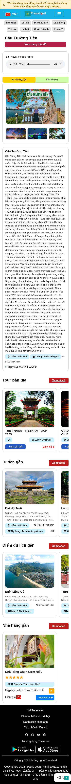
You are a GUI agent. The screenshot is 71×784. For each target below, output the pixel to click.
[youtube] (38, 735)
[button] (16, 134)
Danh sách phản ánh (35, 721)
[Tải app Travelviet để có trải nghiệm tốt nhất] (23, 750)
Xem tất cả (58, 380)
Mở (52, 530)
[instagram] (32, 735)
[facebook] (26, 735)
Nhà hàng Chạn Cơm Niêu (23, 671)
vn (13, 14)
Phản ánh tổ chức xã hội (35, 716)
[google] (44, 735)
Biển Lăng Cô (14, 591)
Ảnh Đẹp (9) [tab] (20, 79)
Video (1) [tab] (53, 79)
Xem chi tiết (15, 446)
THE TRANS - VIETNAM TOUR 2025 (26, 432)
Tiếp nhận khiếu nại (35, 727)
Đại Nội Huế (13, 508)
